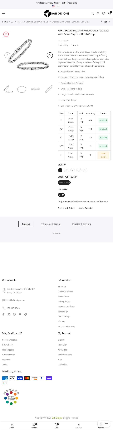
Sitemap (61, 321)
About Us (62, 286)
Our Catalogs (64, 316)
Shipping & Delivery (81, 224)
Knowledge (63, 311)
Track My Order (65, 354)
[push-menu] (3, 13)
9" (85, 170)
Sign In (61, 339)
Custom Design (8, 354)
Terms (4, 364)
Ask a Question (86, 208)
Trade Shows (63, 296)
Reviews (26, 224)
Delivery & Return (66, 208)
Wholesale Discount (50, 224)
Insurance (6, 359)
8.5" (79, 170)
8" (72, 170)
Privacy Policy (64, 301)
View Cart (62, 344)
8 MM (61, 195)
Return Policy (7, 344)
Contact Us (62, 364)
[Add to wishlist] (6, 34)
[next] (50, 55)
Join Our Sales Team (66, 326)
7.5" (66, 170)
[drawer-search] (92, 13)
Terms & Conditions (66, 306)
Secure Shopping (9, 339)
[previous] (7, 55)
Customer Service (65, 291)
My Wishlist (62, 349)
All (12, 22)
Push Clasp (64, 182)
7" (60, 170)
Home (5, 22)
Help (60, 359)
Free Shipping (8, 349)
